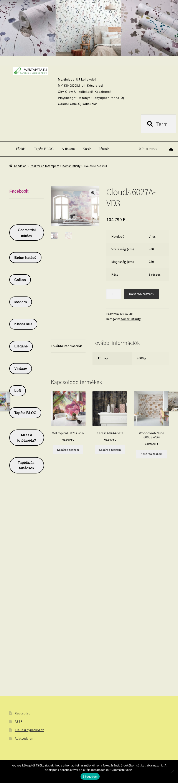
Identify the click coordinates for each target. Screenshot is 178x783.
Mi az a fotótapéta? (26, 437)
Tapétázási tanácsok (26, 465)
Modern (20, 302)
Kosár (86, 149)
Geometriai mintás (27, 232)
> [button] (98, 43)
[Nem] (172, 771)
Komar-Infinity (72, 166)
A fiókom (68, 149)
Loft (17, 390)
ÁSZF (18, 721)
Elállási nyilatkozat (29, 730)
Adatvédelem (24, 738)
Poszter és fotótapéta (44, 166)
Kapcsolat (22, 713)
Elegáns (21, 346)
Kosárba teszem (141, 294)
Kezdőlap (20, 166)
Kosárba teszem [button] (68, 450)
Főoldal (21, 149)
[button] (92, 192)
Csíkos (20, 280)
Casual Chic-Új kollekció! (77, 104)
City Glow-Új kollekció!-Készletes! (84, 91)
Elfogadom (90, 776)
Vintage (20, 368)
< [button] (80, 43)
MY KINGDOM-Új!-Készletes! (80, 85)
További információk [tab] (66, 346)
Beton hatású (25, 257)
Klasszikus (23, 324)
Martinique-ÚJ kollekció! (77, 79)
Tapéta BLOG (44, 149)
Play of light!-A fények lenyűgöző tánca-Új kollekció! (91, 97)
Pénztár (104, 149)
